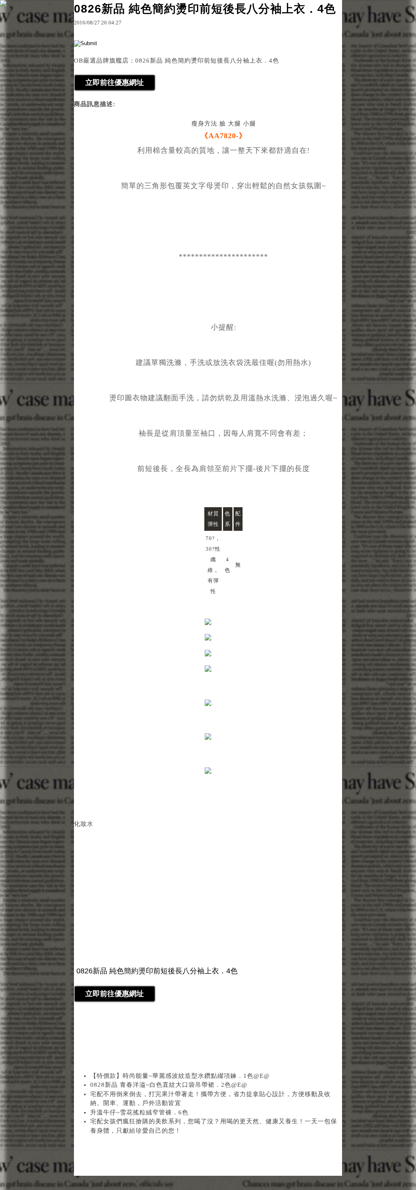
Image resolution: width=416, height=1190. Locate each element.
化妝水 (83, 824)
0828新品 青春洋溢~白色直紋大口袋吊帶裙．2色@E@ (168, 1084)
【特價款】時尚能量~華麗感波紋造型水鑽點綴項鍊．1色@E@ (180, 1076)
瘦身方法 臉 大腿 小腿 (223, 123)
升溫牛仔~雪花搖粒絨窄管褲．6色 (139, 1112)
